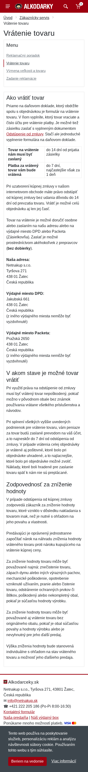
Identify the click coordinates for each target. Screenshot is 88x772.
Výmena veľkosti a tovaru (26, 71)
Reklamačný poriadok (23, 55)
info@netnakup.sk (23, 701)
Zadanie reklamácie (21, 78)
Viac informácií (63, 761)
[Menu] (8, 6)
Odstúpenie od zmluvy (24, 134)
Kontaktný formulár (19, 712)
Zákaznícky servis (34, 18)
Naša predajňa (16, 718)
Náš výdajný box (45, 718)
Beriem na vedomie (27, 761)
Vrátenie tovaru (17, 63)
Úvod (8, 18)
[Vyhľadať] (65, 6)
